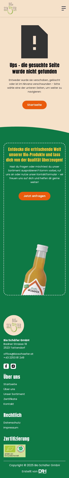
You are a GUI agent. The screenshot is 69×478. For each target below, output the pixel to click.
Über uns (9, 389)
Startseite (34, 105)
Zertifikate (10, 399)
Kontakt (9, 404)
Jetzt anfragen (34, 196)
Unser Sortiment (14, 394)
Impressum (11, 427)
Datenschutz (12, 422)
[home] (10, 8)
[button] (63, 8)
